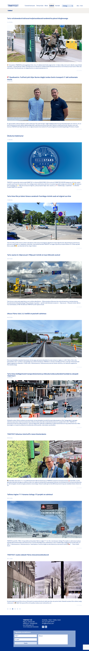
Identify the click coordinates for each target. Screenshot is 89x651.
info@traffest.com (48, 623)
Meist (46, 5)
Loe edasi (79, 70)
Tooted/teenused (30, 5)
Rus (81, 6)
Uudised (51, 5)
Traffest (13, 6)
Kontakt (57, 5)
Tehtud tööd (39, 5)
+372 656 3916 (49, 622)
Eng (78, 6)
